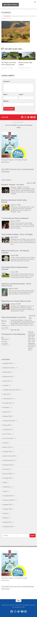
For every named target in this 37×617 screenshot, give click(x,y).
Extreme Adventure (9, 420)
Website (6, 101)
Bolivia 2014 (7, 372)
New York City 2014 (9, 456)
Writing (5, 518)
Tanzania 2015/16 (8, 500)
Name (5, 94)
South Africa (7, 487)
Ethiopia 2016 (7, 416)
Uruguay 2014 (7, 509)
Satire (5, 482)
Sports (5, 491)
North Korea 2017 (8, 460)
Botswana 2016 (8, 376)
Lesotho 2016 (7, 429)
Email (21, 94)
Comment (6, 81)
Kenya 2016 (7, 425)
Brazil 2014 (6, 381)
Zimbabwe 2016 (8, 526)
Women (5, 513)
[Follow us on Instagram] (25, 117)
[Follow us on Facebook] (22, 117)
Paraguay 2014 (8, 465)
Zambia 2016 (7, 522)
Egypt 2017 (6, 412)
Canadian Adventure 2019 (11, 390)
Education (6, 407)
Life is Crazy (7, 434)
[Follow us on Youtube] (31, 117)
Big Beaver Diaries (9, 368)
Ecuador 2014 (7, 403)
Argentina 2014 (7, 363)
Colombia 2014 (7, 398)
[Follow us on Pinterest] (34, 117)
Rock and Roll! (7, 473)
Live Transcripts (8, 438)
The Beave (7, 16)
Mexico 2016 (7, 447)
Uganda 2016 (7, 504)
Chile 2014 (6, 394)
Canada (5, 385)
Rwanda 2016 (7, 478)
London (5, 443)
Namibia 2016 (7, 451)
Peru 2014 (6, 469)
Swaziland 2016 (8, 495)
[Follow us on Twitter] (28, 117)
